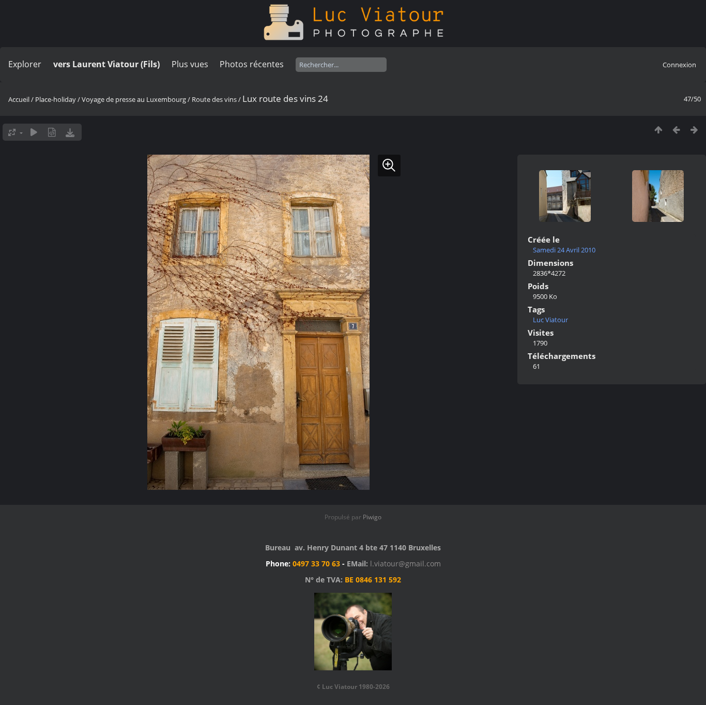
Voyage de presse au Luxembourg (134, 99)
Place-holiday (55, 99)
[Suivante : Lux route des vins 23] (694, 130)
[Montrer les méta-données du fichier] (52, 132)
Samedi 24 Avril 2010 (564, 249)
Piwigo (372, 517)
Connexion (679, 64)
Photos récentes (252, 64)
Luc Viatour (550, 319)
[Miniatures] (658, 130)
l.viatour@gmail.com (405, 563)
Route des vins (214, 99)
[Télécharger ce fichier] (70, 132)
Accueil (18, 99)
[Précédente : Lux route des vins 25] (676, 130)
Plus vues (190, 64)
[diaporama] (34, 132)
